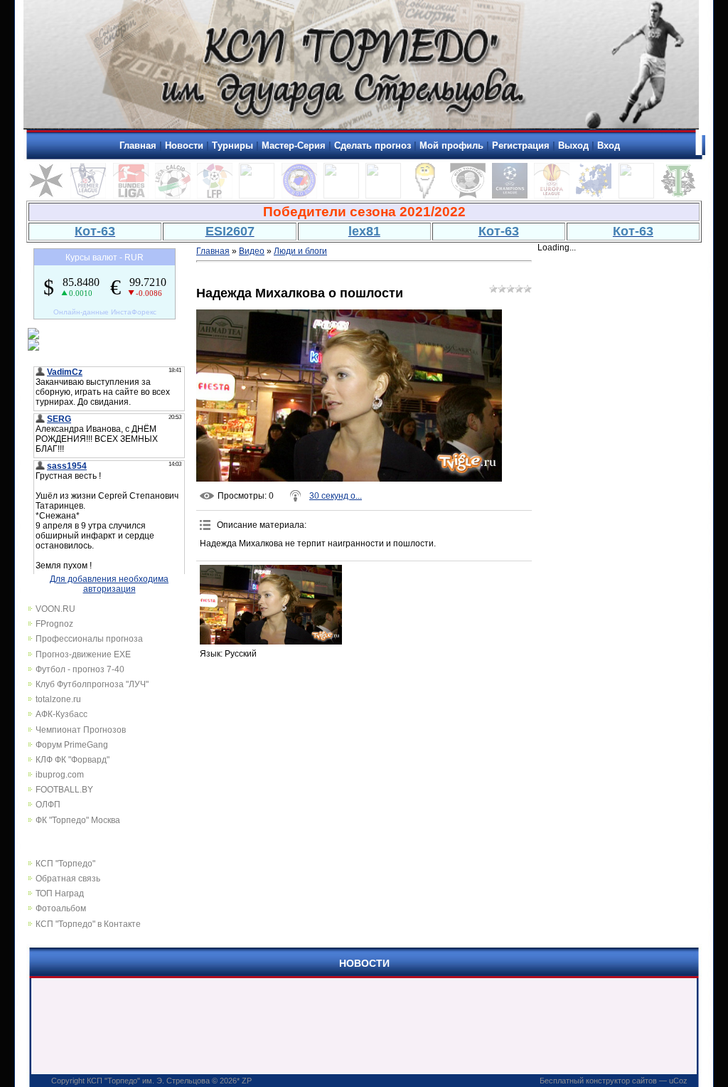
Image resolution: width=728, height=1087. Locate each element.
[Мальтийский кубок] (46, 196)
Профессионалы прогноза (89, 639)
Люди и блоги (300, 251)
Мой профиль (451, 145)
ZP (247, 1080)
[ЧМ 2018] (383, 196)
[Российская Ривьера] (299, 196)
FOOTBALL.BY (64, 790)
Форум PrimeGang (72, 745)
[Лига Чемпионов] (510, 196)
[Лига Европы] (551, 196)
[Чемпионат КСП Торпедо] (678, 196)
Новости (184, 145)
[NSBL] (636, 196)
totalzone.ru (58, 699)
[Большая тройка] (341, 196)
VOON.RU (55, 609)
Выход (573, 145)
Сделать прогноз (372, 145)
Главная (137, 145)
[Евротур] (593, 196)
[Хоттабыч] (425, 196)
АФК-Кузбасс (61, 714)
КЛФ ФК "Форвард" (72, 760)
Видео (251, 251)
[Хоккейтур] (256, 196)
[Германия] (131, 196)
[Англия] (88, 196)
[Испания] (214, 196)
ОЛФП (48, 805)
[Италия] (173, 196)
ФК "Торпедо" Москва (78, 820)
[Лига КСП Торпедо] (468, 196)
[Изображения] (271, 605)
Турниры (232, 145)
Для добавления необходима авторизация (109, 584)
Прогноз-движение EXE (83, 654)
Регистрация (521, 145)
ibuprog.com (60, 775)
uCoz (678, 1080)
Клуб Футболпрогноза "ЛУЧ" (92, 684)
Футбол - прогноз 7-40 (80, 669)
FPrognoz (54, 624)
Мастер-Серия (294, 145)
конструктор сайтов (621, 1080)
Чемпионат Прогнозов (81, 730)
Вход (608, 145)
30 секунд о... (335, 496)
